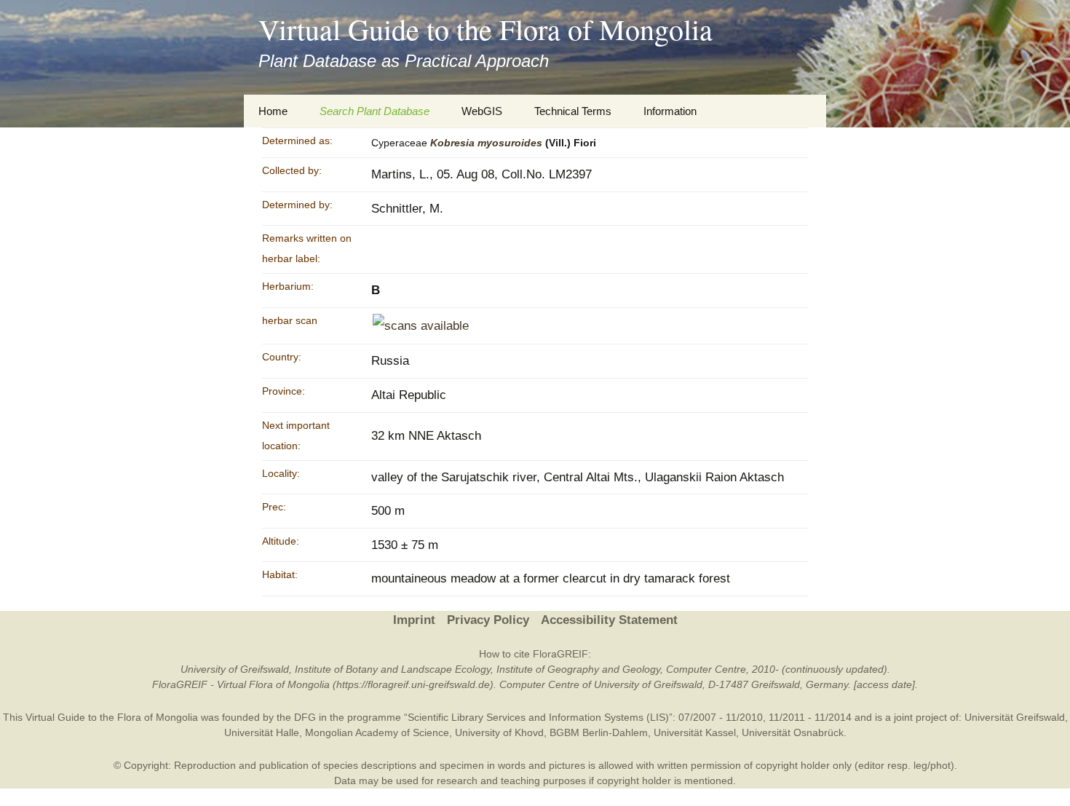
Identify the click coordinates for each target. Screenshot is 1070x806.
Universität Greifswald (1014, 717)
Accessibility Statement (609, 620)
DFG (305, 717)
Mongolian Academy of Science (377, 732)
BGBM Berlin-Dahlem (599, 732)
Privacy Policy (488, 620)
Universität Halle (261, 732)
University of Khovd (499, 732)
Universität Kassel (695, 732)
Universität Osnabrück (793, 732)
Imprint (414, 620)
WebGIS (481, 111)
